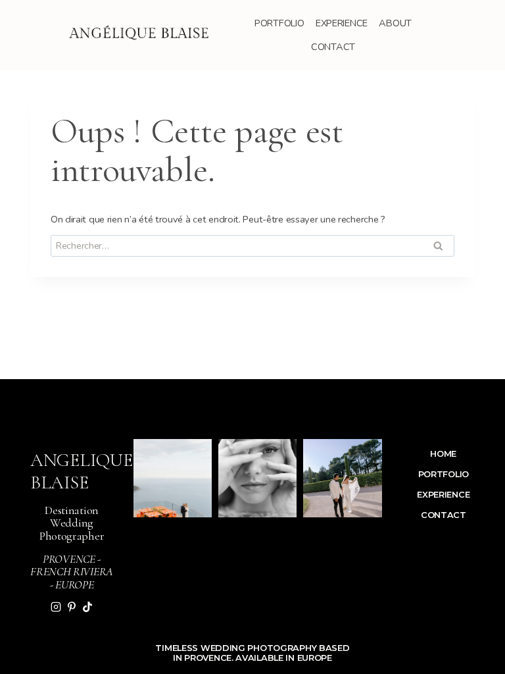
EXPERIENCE (342, 23)
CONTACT (333, 46)
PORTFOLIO (279, 23)
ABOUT (395, 23)
